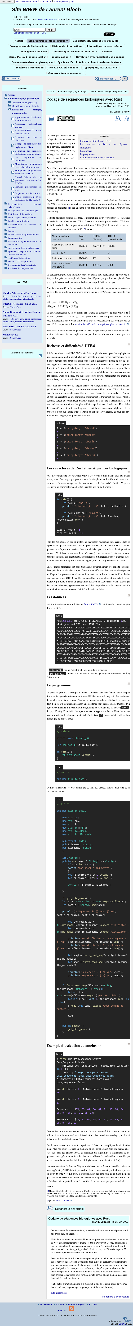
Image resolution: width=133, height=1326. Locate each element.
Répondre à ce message (115, 1296)
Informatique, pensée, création (105, 46)
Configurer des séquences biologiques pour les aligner (28, 152)
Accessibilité (7, 2)
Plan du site (46, 1304)
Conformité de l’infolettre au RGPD (30, 33)
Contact (60, 1304)
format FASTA (91, 604)
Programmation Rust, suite (27, 193)
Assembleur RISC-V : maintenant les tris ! (28, 132)
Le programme (87, 154)
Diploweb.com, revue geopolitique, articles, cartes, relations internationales (22, 297)
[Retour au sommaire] (128, 344)
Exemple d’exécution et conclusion (97, 157)
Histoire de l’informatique (67, 46)
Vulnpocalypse (10, 334)
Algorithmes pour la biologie (25, 106)
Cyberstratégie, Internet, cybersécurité (95, 40)
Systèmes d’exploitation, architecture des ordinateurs (89, 62)
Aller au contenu (23, 1)
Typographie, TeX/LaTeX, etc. (100, 67)
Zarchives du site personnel (66, 73)
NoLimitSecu (15, 307)
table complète (62, 1200)
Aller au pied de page (64, 1)
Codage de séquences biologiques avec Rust (28, 145)
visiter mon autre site (47, 19)
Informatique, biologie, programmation (109, 91)
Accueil (19, 40)
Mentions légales (76, 1304)
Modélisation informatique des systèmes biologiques (28, 165)
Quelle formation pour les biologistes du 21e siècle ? (28, 198)
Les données (86, 150)
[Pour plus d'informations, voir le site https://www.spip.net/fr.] (127, 1321)
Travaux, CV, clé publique (63, 67)
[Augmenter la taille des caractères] (118, 120)
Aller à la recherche (42, 1)
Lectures (107, 51)
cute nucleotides (59, 1292)
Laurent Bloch (120, 112)
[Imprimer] (51, 120)
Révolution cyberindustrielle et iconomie (100, 56)
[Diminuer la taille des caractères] (127, 120)
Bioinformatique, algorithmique (48, 40)
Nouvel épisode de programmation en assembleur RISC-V (28, 180)
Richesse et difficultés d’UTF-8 (95, 141)
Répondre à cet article (69, 1209)
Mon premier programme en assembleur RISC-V (28, 172)
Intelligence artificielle (34, 51)
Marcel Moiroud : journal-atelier (27, 56)
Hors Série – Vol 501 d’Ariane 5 (19, 326)
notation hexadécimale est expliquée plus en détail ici (100, 324)
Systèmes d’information (30, 67)
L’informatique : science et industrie (74, 51)
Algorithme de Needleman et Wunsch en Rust (28, 119)
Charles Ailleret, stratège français (20, 293)
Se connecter (13, 78)
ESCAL (122, 1324)
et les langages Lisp (24, 102)
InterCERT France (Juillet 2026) (20, 304)
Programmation (61, 56)
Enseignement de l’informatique (28, 46)
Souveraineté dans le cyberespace (32, 62)
